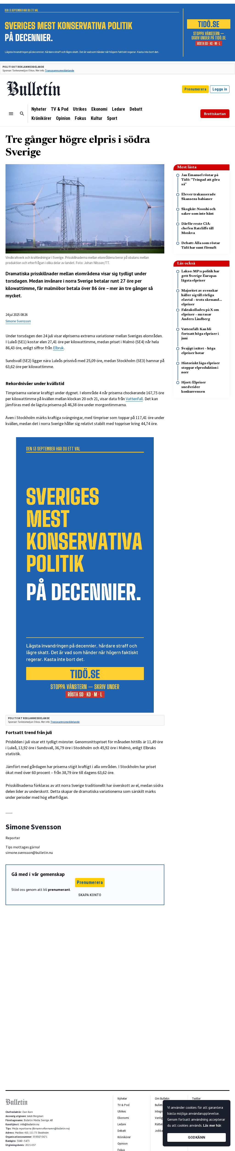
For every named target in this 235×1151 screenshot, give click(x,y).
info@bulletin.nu (29, 1124)
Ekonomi (99, 109)
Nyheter (38, 109)
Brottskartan (215, 113)
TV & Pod (59, 109)
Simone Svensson (18, 321)
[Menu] (11, 113)
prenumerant (59, 889)
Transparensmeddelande (59, 70)
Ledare (118, 109)
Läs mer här (212, 1125)
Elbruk (58, 347)
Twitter (196, 1098)
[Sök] (22, 113)
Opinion (63, 118)
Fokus (80, 118)
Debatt (136, 109)
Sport (112, 118)
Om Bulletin (162, 1098)
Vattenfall (134, 398)
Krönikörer (41, 118)
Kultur (96, 118)
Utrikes (80, 109)
